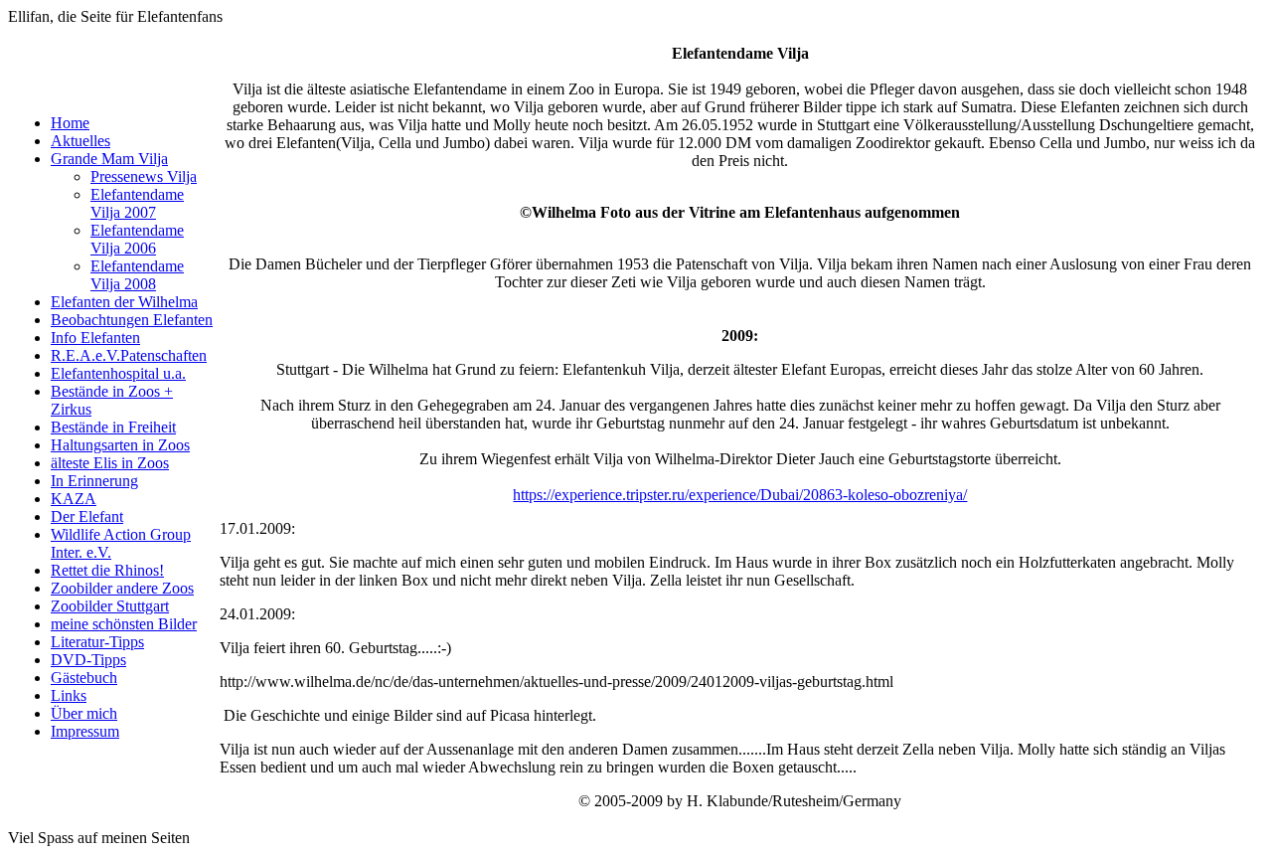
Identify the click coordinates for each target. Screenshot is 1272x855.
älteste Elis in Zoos (110, 462)
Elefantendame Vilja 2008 (137, 274)
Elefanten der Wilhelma (124, 301)
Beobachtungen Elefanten (132, 319)
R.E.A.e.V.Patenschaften (129, 355)
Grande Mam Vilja (109, 158)
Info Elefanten (95, 337)
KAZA (73, 498)
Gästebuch (84, 677)
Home (70, 122)
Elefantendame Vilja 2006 (137, 239)
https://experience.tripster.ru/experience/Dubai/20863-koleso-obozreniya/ (740, 494)
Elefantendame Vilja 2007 (137, 203)
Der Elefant (87, 516)
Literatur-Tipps (97, 641)
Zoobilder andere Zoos (122, 588)
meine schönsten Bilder (124, 623)
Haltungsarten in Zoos (120, 444)
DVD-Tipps (88, 659)
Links (68, 695)
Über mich (84, 713)
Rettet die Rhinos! (107, 570)
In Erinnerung (94, 480)
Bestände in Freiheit (113, 427)
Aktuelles (80, 140)
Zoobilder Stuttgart (110, 606)
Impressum (85, 731)
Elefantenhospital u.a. (118, 373)
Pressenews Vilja (143, 176)
